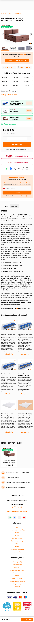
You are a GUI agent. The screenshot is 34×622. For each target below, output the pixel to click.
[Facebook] (14, 517)
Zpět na (12, 13)
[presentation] (3, 34)
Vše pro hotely (17, 584)
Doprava (17, 543)
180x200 (4, 82)
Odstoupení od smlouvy (17, 570)
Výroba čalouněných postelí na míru (15, 487)
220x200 (4, 86)
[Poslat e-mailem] (19, 168)
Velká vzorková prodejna (12, 477)
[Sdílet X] (15, 168)
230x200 (15, 86)
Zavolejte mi (17, 192)
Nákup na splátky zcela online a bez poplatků (18, 482)
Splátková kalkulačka (21, 156)
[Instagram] (19, 517)
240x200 (26, 86)
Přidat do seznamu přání (24, 149)
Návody (17, 575)
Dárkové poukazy (17, 564)
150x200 (4, 78)
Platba (17, 546)
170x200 (26, 78)
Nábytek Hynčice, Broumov (17, 581)
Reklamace (17, 567)
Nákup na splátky (17, 578)
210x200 (26, 82)
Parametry (14, 206)
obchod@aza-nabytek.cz (23, 182)
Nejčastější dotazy (10, 95)
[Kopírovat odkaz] (23, 168)
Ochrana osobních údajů (17, 549)
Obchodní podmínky (17, 541)
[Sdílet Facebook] (11, 168)
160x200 (15, 78)
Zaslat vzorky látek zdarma (17, 60)
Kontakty (17, 586)
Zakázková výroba (17, 552)
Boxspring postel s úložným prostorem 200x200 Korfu (9, 461)
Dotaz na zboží (9, 67)
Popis (5, 206)
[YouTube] (24, 517)
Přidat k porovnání (10, 149)
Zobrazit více (9, 354)
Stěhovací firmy (17, 573)
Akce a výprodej (17, 562)
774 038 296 (9, 182)
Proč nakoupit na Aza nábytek (17, 530)
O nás (17, 535)
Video (17, 532)
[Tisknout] (27, 168)
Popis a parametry (25, 67)
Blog (17, 527)
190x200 (15, 82)
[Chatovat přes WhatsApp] (7, 168)
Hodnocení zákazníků (17, 538)
